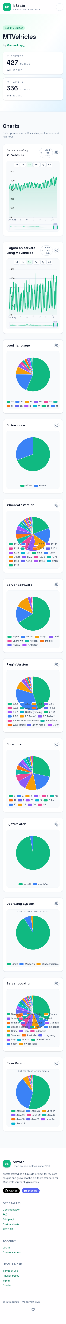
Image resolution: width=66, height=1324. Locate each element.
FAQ (5, 1214)
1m (29, 164)
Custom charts (11, 1224)
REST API (8, 1229)
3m (36, 164)
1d (16, 164)
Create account (12, 1252)
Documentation (11, 1209)
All (49, 164)
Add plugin (9, 1219)
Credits (7, 1285)
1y (43, 164)
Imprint (6, 1280)
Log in (6, 1247)
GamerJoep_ (15, 45)
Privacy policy (11, 1275)
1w (23, 164)
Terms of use (10, 1270)
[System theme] (33, 1309)
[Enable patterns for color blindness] (56, 152)
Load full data (47, 153)
